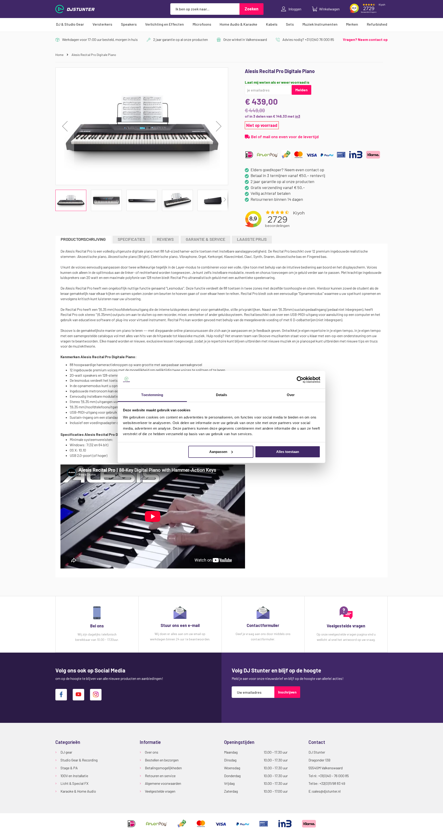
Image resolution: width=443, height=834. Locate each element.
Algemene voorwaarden (163, 783)
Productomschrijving (83, 239)
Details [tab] (221, 395)
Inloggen (294, 9)
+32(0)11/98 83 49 (332, 783)
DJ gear (66, 752)
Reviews (165, 239)
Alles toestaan (287, 452)
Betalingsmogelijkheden (163, 768)
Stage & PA (69, 768)
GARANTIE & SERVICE (205, 239)
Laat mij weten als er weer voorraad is (277, 82)
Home (59, 55)
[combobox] (204, 9)
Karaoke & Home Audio (78, 791)
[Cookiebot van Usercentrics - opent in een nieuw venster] (300, 379)
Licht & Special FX (74, 783)
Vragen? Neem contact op (365, 39)
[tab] (83, 239)
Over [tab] (291, 395)
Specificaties (131, 239)
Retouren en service (160, 775)
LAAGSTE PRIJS (252, 239)
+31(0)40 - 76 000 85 (333, 775)
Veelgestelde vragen (160, 791)
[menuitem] (70, 24)
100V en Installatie (74, 775)
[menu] (221, 24)
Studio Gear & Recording (79, 760)
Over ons (151, 752)
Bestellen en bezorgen (162, 760)
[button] (65, 126)
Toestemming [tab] (152, 395)
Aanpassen (218, 452)
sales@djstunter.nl (326, 791)
